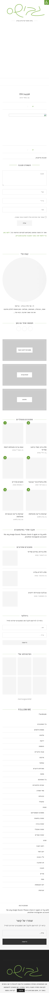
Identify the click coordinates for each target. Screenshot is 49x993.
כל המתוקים (42, 779)
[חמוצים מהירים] (13, 468)
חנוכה (42, 868)
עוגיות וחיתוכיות (38, 785)
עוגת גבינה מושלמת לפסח (13, 447)
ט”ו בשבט (40, 857)
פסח (42, 879)
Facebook (42, 714)
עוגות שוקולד (39, 829)
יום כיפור (41, 851)
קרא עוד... (17, 312)
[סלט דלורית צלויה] (10, 578)
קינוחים (41, 796)
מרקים (42, 757)
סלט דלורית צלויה (39, 572)
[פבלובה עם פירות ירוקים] (10, 599)
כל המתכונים (41, 724)
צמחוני (41, 763)
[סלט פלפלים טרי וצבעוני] (36, 468)
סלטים (42, 735)
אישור (21, 990)
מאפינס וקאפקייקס (37, 812)
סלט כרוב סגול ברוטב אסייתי (38, 448)
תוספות (41, 746)
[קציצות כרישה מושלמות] (36, 500)
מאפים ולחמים (39, 730)
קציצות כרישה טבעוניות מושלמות (14, 515)
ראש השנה (40, 846)
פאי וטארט (40, 790)
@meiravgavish (24, 699)
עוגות (44, 807)
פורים (42, 873)
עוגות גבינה (40, 824)
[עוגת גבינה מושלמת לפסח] (13, 433)
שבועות (41, 890)
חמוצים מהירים (17, 482)
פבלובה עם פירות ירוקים (37, 592)
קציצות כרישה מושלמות (37, 514)
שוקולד (41, 801)
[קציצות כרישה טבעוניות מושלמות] (13, 500)
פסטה (42, 774)
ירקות (42, 741)
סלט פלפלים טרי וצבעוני (37, 482)
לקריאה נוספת (10, 990)
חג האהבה (40, 862)
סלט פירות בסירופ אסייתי (37, 551)
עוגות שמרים (39, 835)
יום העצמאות (39, 885)
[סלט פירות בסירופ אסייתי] (10, 558)
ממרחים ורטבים (38, 768)
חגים (44, 840)
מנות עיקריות (39, 752)
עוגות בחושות (39, 818)
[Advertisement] (24, 52)
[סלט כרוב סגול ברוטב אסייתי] (36, 433)
